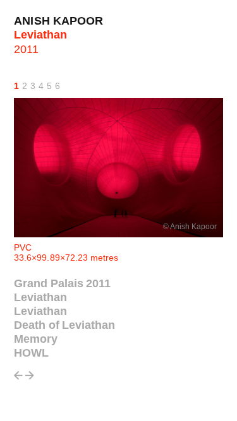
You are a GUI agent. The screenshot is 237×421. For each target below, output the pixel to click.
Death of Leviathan (64, 325)
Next (29, 379)
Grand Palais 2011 (62, 283)
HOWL (31, 353)
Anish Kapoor (59, 21)
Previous (18, 379)
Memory (36, 339)
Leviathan (40, 297)
